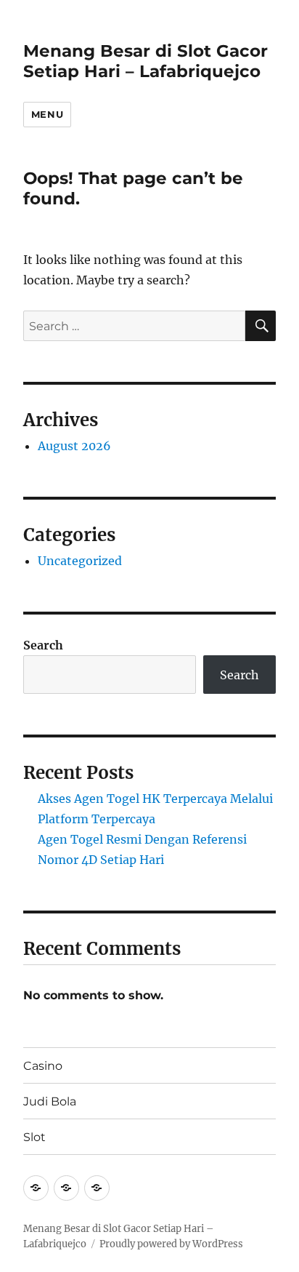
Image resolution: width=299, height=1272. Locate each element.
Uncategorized (80, 560)
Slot (34, 1137)
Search (43, 645)
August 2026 (74, 446)
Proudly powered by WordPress (171, 1244)
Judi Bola (49, 1101)
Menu (47, 114)
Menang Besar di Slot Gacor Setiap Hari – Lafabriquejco (145, 61)
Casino (42, 1066)
